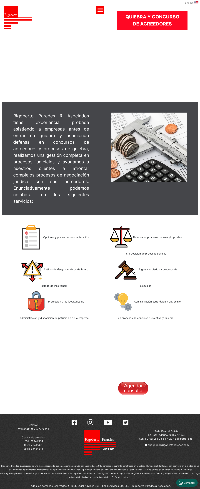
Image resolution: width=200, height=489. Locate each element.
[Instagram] (90, 422)
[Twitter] (125, 422)
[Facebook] (74, 422)
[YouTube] (108, 422)
